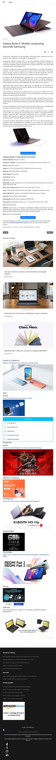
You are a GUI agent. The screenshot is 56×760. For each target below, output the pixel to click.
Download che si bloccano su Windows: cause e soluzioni (26, 313)
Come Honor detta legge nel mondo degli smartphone (16, 662)
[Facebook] (45, 52)
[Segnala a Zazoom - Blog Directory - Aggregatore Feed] (28, 730)
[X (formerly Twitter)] (48, 52)
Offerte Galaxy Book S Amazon (19, 222)
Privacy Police (34, 732)
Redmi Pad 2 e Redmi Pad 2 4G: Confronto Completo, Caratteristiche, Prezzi (26, 555)
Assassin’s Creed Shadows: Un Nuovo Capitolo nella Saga (22, 448)
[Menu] (4, 2)
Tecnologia (15, 227)
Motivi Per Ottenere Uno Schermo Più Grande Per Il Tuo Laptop (18, 659)
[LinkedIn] (52, 52)
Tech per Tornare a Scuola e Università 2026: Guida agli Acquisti (25, 273)
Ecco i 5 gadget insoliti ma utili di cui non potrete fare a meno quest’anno (21, 656)
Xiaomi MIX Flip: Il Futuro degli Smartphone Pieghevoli (21, 501)
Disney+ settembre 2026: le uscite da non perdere (15, 679)
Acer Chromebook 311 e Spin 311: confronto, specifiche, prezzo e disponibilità (24, 610)
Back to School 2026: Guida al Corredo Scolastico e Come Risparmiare (20, 676)
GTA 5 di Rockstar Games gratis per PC (12, 668)
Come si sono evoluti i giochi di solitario (12, 665)
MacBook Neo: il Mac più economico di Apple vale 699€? (25, 351)
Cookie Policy (27, 732)
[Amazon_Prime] (28, 711)
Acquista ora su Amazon (28, 153)
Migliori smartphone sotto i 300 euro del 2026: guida (20, 363)
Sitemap (20, 732)
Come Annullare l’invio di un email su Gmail (17, 398)
